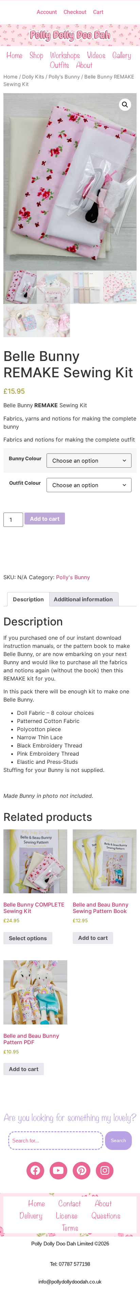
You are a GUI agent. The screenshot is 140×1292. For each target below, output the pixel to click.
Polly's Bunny (64, 77)
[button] (125, 105)
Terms (70, 1227)
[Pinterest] (81, 1170)
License (67, 1215)
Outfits (59, 64)
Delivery (31, 1215)
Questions (106, 1215)
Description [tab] (28, 599)
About (84, 64)
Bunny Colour (25, 458)
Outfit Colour (25, 483)
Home (14, 54)
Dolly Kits (33, 77)
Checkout (75, 12)
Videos (96, 54)
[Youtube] (58, 1170)
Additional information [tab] (83, 599)
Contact (69, 1202)
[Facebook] (35, 1170)
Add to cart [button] (93, 937)
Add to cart (44, 518)
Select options (28, 938)
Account (47, 12)
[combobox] (55, 1140)
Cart (98, 12)
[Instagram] (104, 1170)
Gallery (121, 54)
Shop (36, 54)
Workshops (65, 54)
